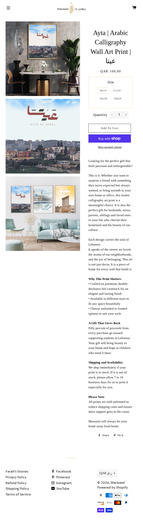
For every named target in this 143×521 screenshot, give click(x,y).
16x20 (103, 98)
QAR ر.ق (105, 473)
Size (110, 82)
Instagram (63, 483)
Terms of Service (18, 494)
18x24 (118, 98)
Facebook (63, 471)
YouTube (62, 489)
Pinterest (62, 477)
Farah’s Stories (17, 471)
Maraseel (118, 483)
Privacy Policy (16, 477)
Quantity (100, 115)
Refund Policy (16, 483)
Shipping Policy (17, 489)
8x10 (103, 90)
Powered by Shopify (112, 487)
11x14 (117, 90)
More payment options (110, 147)
